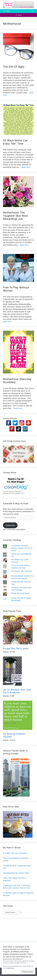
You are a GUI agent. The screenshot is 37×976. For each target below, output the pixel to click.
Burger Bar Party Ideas (20, 593)
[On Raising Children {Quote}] (18, 716)
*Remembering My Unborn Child (16, 873)
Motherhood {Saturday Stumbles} (17, 380)
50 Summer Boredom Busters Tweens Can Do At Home (21, 548)
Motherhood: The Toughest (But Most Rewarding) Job (15, 215)
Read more (26, 167)
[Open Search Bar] (32, 11)
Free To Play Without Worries (16, 289)
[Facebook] (8, 423)
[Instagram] (22, 423)
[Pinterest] (12, 429)
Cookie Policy (10, 968)
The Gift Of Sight (13, 66)
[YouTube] (28, 423)
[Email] (25, 429)
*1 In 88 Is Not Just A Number (15, 853)
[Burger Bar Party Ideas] (18, 630)
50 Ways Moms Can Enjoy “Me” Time (15, 142)
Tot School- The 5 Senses (21, 571)
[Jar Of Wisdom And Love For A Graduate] (18, 671)
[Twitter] (15, 423)
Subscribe (10, 525)
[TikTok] (18, 429)
